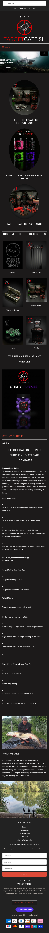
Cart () (24, 8)
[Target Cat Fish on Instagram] (28, 16)
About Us (24, 837)
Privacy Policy (24, 830)
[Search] (5, 3)
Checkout (32, 8)
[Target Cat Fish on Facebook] (20, 16)
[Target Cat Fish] (24, 30)
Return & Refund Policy (24, 840)
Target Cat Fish (20, 915)
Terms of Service (24, 833)
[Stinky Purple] (23, 399)
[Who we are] (24, 732)
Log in (15, 8)
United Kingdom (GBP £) (23, 903)
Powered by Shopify (32, 915)
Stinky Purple (12, 436)
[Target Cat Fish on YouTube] (24, 16)
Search (24, 827)
